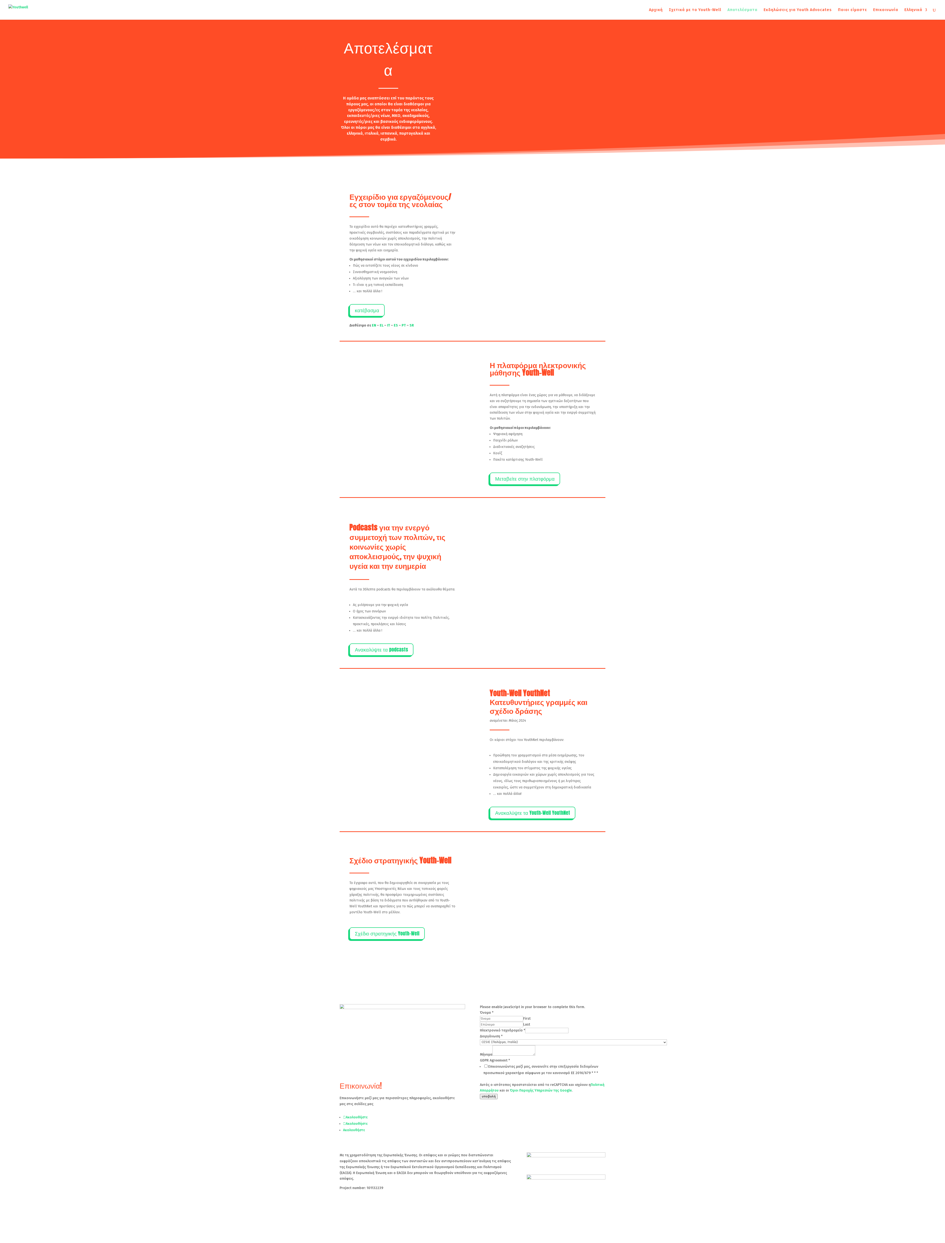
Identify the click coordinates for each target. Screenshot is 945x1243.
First (527, 1018)
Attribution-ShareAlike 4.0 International (423, 1197)
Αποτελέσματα (742, 10)
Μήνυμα (486, 1054)
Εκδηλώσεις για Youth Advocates (798, 10)
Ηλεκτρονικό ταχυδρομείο (502, 1030)
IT (388, 325)
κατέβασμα (367, 310)
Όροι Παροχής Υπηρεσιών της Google (541, 1090)
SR (412, 325)
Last (526, 1024)
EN (374, 325)
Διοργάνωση (491, 1036)
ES (396, 325)
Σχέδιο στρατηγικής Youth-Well (387, 933)
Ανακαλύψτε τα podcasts (381, 649)
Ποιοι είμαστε (852, 10)
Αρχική (656, 10)
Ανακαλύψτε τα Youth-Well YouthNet (532, 813)
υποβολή (489, 1096)
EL (381, 325)
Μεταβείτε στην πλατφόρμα (525, 478)
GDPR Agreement (495, 1060)
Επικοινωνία (885, 10)
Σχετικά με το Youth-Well (695, 10)
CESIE (381, 1207)
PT (404, 325)
